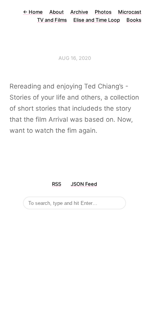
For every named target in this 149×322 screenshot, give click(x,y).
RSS (56, 184)
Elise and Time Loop (96, 20)
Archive (79, 12)
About (56, 12)
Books (133, 20)
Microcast (129, 12)
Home (33, 12)
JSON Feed (84, 184)
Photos (103, 12)
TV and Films (52, 20)
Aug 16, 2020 (74, 58)
